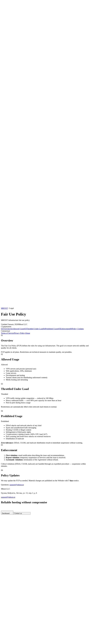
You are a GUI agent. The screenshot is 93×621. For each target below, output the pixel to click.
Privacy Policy (19, 333)
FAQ (10, 148)
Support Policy (11, 576)
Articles (9, 551)
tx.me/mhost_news (8, 536)
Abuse (27, 333)
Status (10, 150)
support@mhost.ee (17, 485)
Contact (16, 292)
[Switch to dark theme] (10, 292)
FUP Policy (10, 572)
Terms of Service (7, 333)
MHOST (4, 308)
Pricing (10, 145)
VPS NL (9, 562)
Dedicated (12, 13)
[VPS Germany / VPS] (6, 292)
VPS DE (9, 559)
